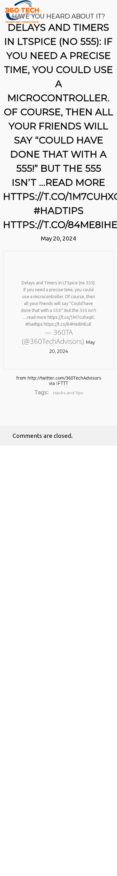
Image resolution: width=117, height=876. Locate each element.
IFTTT (62, 383)
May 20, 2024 (58, 238)
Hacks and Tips (68, 392)
